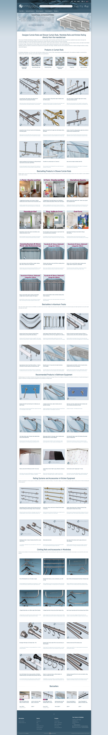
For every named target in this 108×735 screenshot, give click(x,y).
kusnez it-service (53, 733)
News (75, 1)
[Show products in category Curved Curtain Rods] (48, 61)
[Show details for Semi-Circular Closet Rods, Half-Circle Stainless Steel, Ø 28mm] (77, 598)
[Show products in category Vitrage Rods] (72, 61)
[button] (19, 22)
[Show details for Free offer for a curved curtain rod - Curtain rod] (54, 149)
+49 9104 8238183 (84, 726)
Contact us (59, 1)
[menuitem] (22, 11)
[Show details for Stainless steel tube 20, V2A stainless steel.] (77, 630)
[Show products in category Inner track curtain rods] (36, 61)
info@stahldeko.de (77, 724)
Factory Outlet (53, 1)
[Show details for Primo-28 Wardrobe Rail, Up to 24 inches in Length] (30, 567)
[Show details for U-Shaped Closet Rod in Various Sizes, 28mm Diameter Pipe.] (54, 598)
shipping (27, 733)
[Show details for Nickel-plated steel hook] (54, 528)
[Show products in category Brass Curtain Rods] (83, 61)
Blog (72, 1)
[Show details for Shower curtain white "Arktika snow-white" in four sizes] (30, 456)
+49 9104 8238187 (85, 727)
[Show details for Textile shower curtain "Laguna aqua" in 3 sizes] (77, 456)
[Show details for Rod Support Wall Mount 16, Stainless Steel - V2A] (30, 630)
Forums (78, 1)
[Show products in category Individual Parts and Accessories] (60, 61)
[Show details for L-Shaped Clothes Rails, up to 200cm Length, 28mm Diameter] (30, 598)
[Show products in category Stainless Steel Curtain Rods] (24, 61)
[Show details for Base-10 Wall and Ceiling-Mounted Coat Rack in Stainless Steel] (77, 567)
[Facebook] (54, 714)
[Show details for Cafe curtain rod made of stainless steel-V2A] (77, 149)
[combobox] (56, 6)
